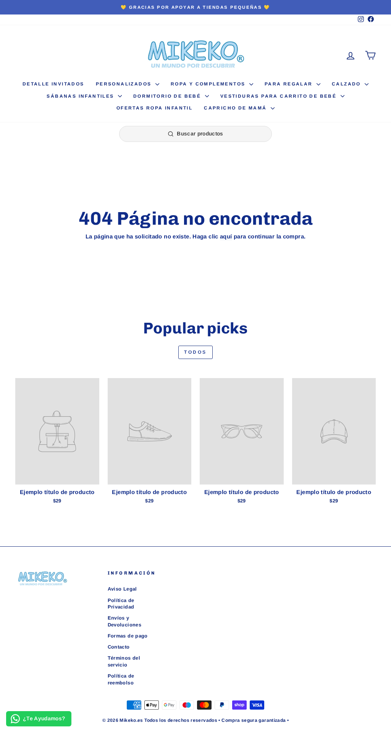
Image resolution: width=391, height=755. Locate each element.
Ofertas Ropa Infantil (154, 108)
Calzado (347, 84)
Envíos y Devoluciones (125, 621)
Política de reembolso (121, 679)
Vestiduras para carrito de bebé (279, 96)
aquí (226, 236)
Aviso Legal (122, 589)
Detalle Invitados (53, 84)
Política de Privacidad (121, 603)
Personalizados (124, 84)
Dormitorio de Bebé (168, 96)
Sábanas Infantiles (81, 96)
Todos (195, 352)
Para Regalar (290, 84)
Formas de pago (128, 636)
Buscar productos (200, 133)
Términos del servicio (124, 661)
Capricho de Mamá (236, 108)
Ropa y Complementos (209, 84)
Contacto (119, 647)
